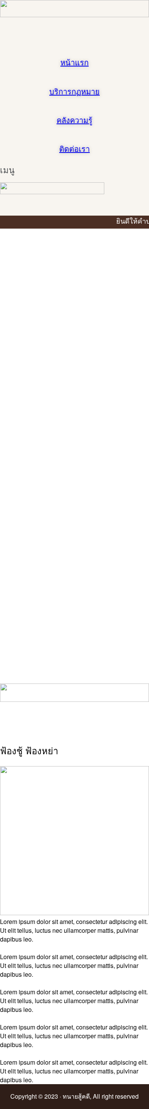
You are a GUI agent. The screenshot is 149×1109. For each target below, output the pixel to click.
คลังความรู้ (74, 120)
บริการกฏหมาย (74, 92)
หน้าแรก (74, 62)
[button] (11, 174)
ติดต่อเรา (74, 149)
